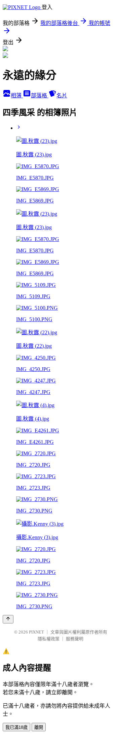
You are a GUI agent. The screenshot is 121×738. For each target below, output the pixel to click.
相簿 (17, 95)
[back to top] (8, 619)
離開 (38, 727)
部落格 (39, 95)
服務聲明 (74, 638)
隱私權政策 (48, 638)
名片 (61, 95)
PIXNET (36, 632)
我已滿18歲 (16, 727)
